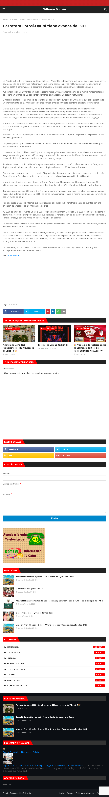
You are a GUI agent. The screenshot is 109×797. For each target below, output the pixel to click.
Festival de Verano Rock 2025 (53, 344)
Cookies (70, 793)
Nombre (6, 473)
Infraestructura (52, 663)
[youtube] (80, 455)
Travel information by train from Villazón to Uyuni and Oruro (45, 576)
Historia (52, 658)
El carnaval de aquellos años (29, 588)
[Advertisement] (54, 57)
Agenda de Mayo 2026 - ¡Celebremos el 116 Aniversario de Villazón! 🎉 (18, 347)
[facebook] (28, 449)
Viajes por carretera (52, 685)
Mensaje (7, 494)
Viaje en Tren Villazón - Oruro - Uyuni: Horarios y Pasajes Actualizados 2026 (51, 625)
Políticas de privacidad (85, 793)
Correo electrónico (12, 484)
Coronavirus (52, 652)
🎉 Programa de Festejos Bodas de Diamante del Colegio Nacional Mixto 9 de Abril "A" (90, 347)
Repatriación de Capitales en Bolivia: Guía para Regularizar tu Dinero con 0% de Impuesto (44, 765)
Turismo (52, 674)
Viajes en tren (52, 680)
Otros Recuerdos (52, 669)
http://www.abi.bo (15, 255)
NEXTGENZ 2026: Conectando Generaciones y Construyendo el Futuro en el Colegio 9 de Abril (59, 600)
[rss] (28, 455)
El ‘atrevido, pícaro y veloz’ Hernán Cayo (35, 613)
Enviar (54, 518)
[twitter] (80, 449)
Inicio (5, 20)
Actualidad (13, 20)
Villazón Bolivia (54, 9)
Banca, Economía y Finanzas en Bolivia (21, 752)
